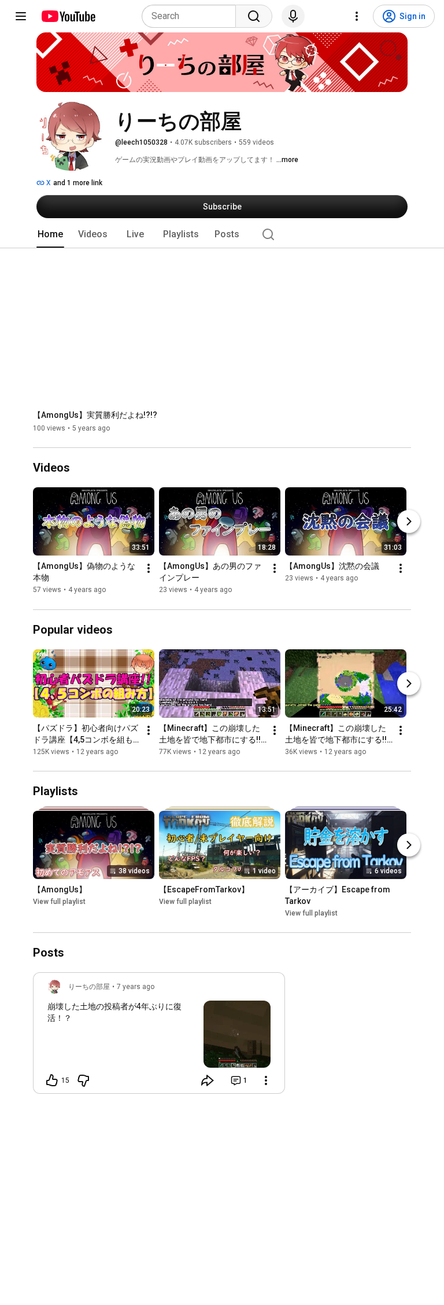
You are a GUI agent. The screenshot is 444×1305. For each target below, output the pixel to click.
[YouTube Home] (67, 16)
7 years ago (135, 987)
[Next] (408, 522)
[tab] (50, 234)
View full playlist (59, 902)
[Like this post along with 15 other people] (52, 1080)
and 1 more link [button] (77, 183)
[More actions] (148, 568)
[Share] (207, 1080)
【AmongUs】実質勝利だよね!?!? (95, 415)
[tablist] (222, 234)
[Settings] (357, 16)
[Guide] (21, 16)
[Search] (253, 16)
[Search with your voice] (293, 16)
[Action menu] (266, 1080)
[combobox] (192, 16)
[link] (159, 1036)
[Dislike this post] (83, 1080)
